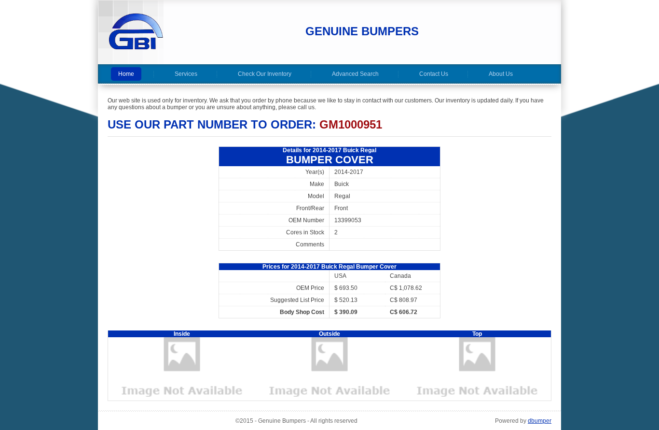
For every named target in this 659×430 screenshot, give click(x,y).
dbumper (539, 420)
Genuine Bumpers (362, 31)
